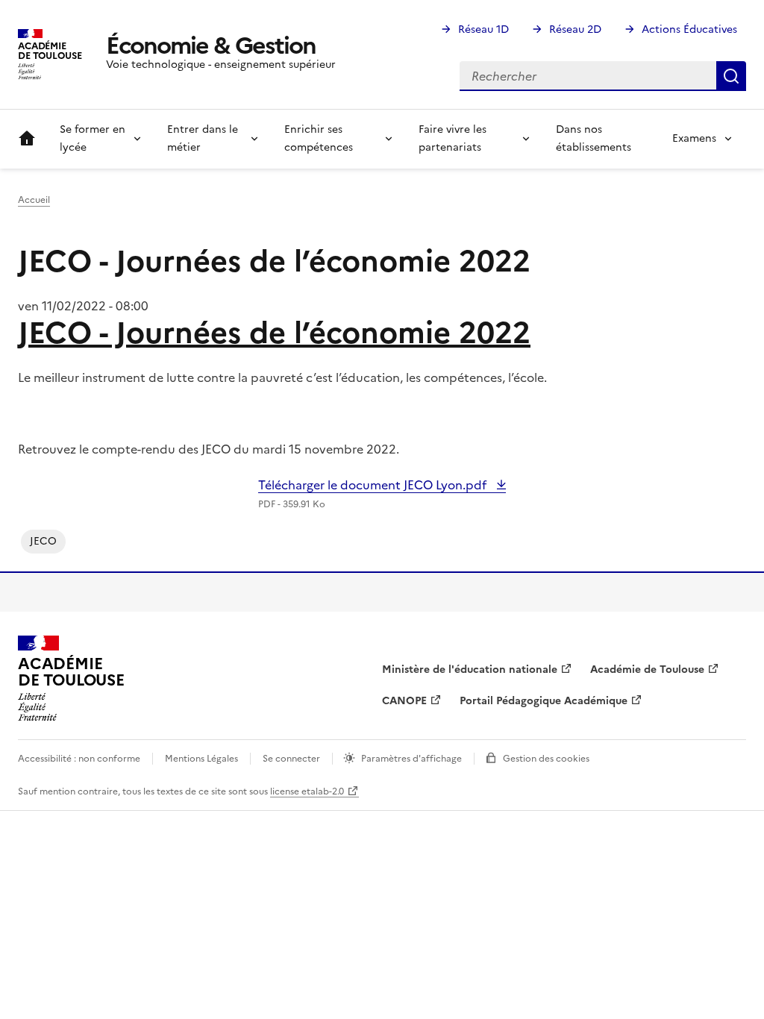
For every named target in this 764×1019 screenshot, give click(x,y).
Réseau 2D (575, 29)
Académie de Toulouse (647, 669)
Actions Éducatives (689, 29)
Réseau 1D (483, 29)
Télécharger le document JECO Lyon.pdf (373, 485)
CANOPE (404, 701)
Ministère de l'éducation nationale (469, 669)
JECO (43, 541)
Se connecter (291, 758)
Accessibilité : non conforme (79, 758)
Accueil (27, 139)
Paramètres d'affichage (411, 758)
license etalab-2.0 (307, 791)
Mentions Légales (201, 758)
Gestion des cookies (546, 758)
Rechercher (731, 76)
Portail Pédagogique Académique (543, 701)
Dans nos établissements (593, 138)
